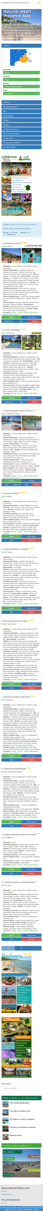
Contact (4, 1191)
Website (11, 317)
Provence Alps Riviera (30, 224)
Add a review (31, 317)
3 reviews (31, 481)
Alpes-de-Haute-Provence (11, 314)
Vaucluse (6, 534)
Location (6, 45)
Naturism (6, 102)
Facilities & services (10, 129)
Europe (12, 224)
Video (6, 485)
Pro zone (4, 1203)
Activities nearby (9, 147)
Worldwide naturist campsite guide (15, 2)
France (19, 224)
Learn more (28, 1210)
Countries (6, 76)
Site (4, 111)
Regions (6, 83)
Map (21, 321)
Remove (35, 321)
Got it (36, 1210)
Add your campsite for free (10, 1206)
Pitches (6, 120)
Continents (7, 69)
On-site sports (8, 138)
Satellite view (8, 321)
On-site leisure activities (11, 142)
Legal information (7, 1194)
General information (10, 107)
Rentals (6, 124)
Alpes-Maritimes (8, 395)
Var (4, 605)
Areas (5, 90)
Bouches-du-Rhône (9, 819)
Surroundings (8, 116)
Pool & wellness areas (11, 133)
